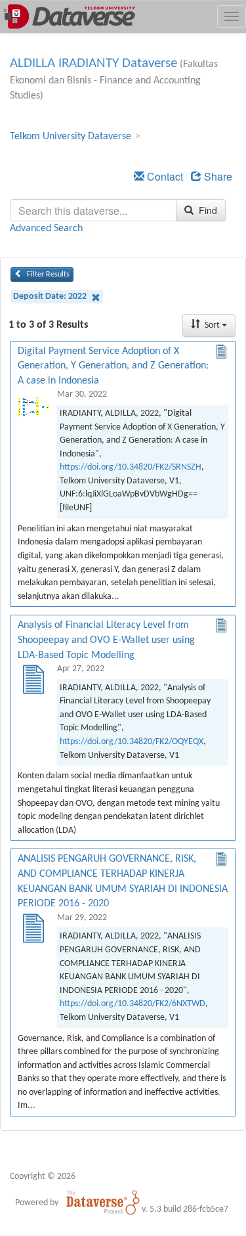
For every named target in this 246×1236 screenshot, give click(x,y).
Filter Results (47, 274)
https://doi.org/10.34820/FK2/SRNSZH (130, 467)
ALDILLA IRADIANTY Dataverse (93, 63)
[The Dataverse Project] (103, 1202)
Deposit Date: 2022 (51, 296)
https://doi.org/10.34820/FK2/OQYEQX (131, 742)
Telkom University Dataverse (70, 136)
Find (206, 210)
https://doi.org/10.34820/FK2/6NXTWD (132, 1004)
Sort (212, 325)
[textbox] (93, 210)
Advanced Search (46, 228)
